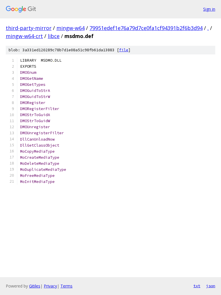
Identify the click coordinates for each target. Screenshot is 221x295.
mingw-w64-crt (24, 36)
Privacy (50, 286)
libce (54, 36)
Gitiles (34, 286)
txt (196, 285)
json (210, 285)
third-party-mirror (29, 27)
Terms (66, 286)
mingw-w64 (70, 27)
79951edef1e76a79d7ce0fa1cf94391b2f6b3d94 (146, 27)
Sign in (209, 9)
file (123, 50)
